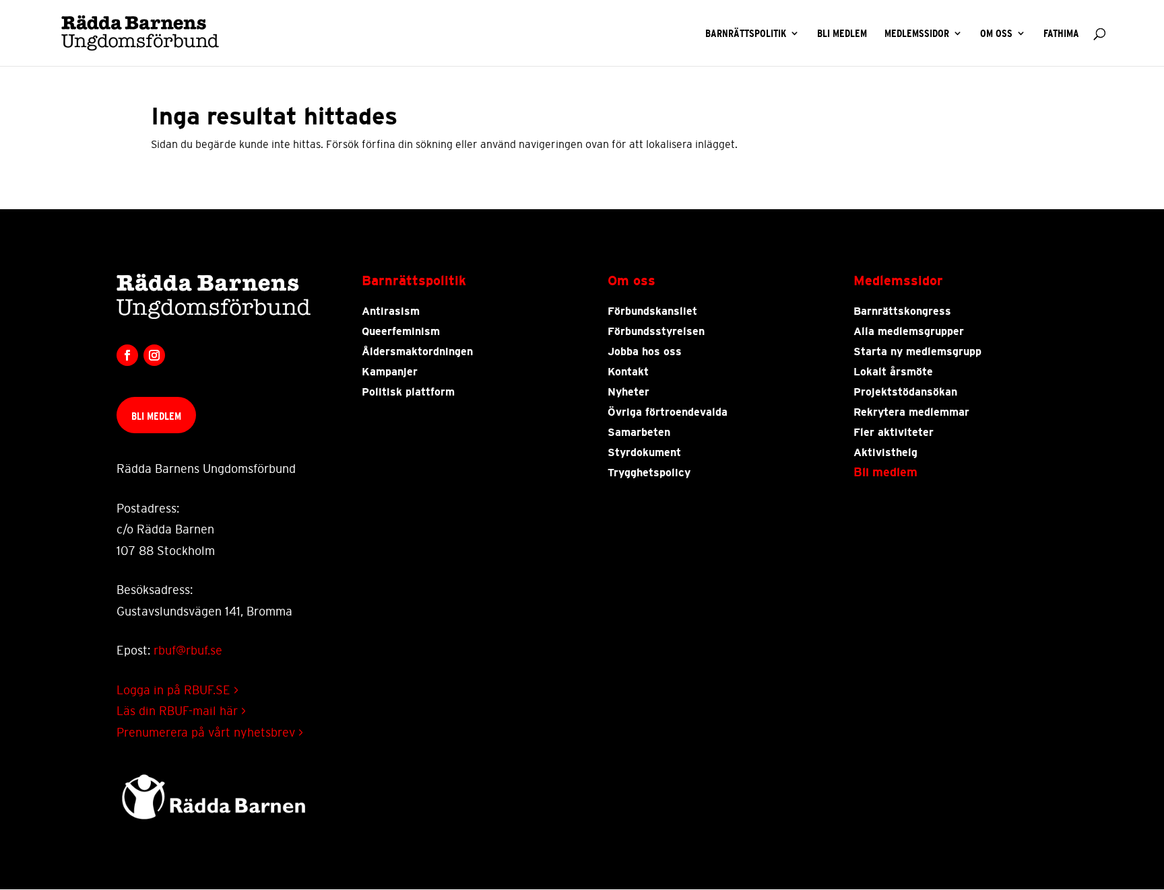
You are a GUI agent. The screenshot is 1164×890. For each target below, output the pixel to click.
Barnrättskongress (902, 311)
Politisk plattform (408, 392)
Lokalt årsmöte (893, 372)
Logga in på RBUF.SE (177, 690)
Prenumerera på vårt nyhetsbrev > (210, 732)
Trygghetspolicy (649, 473)
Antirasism (391, 311)
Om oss (996, 33)
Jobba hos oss (645, 351)
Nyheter (628, 392)
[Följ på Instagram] (154, 355)
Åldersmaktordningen (417, 351)
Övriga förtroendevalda (668, 412)
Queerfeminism (401, 331)
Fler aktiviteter (893, 432)
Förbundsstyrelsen (656, 331)
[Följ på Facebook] (127, 355)
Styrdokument (644, 452)
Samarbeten (639, 432)
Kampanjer (390, 372)
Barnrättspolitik (745, 33)
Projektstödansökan (905, 392)
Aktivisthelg (885, 452)
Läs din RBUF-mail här (181, 711)
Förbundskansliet (652, 311)
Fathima (1061, 33)
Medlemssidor (916, 33)
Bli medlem (842, 33)
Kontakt (628, 372)
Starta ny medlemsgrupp (917, 351)
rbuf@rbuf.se (188, 650)
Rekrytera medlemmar (911, 412)
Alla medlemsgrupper (908, 331)
